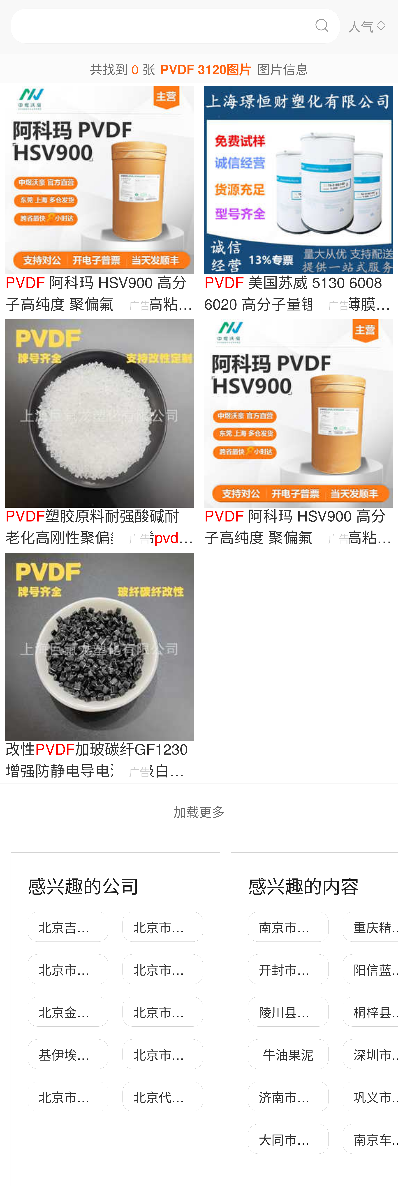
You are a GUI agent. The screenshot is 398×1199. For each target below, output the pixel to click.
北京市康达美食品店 (96, 1097)
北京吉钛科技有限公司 (102, 927)
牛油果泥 (288, 1054)
